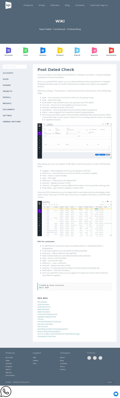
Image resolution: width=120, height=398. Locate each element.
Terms (62, 366)
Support (37, 353)
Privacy (63, 369)
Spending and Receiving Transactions (53, 329)
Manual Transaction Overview (49, 322)
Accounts (8, 73)
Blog (67, 5)
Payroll (7, 97)
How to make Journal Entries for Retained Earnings (59, 334)
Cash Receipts (43, 304)
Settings (7, 116)
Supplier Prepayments (47, 317)
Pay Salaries (42, 302)
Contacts (79, 5)
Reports (7, 103)
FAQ (34, 363)
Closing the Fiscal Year (47, 336)
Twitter (100, 358)
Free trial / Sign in (99, 5)
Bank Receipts (43, 309)
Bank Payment (44, 312)
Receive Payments (45, 324)
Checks (40, 319)
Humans (7, 85)
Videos (35, 360)
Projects (7, 91)
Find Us (91, 353)
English (109, 382)
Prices (42, 5)
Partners (55, 5)
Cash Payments (44, 307)
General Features (12, 122)
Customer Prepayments (47, 314)
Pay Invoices (43, 326)
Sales (6, 79)
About (62, 357)
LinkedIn (95, 358)
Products (28, 5)
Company (65, 353)
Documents (9, 109)
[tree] (15, 97)
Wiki (34, 357)
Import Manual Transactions (49, 331)
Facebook (89, 358)
